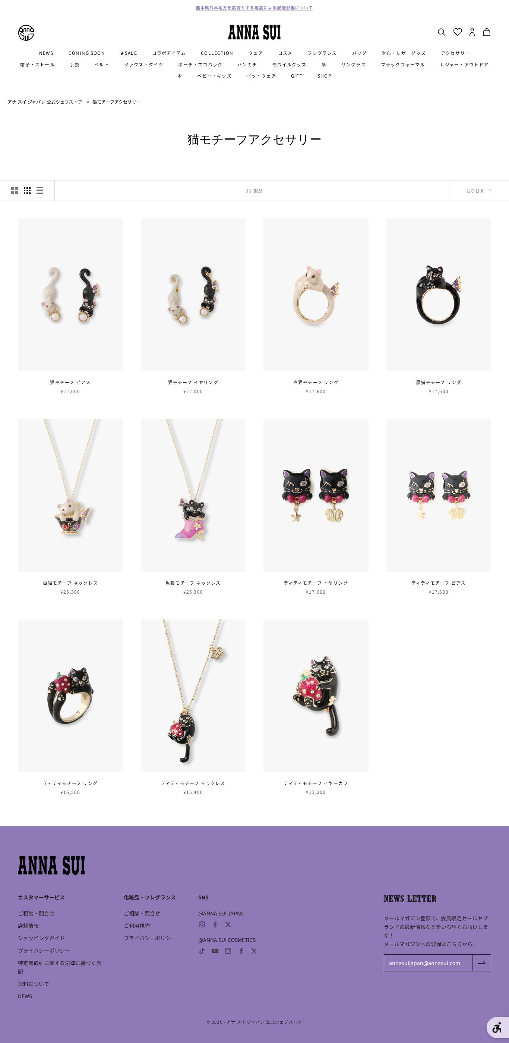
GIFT (297, 75)
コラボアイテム (169, 53)
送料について (33, 983)
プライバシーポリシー (44, 950)
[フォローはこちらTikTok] (202, 951)
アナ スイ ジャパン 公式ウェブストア (44, 101)
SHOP (324, 75)
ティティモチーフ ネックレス (193, 783)
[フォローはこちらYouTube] (215, 951)
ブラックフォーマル (403, 64)
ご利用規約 (137, 925)
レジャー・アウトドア (464, 64)
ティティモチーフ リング (70, 783)
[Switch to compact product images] (40, 190)
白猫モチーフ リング (316, 382)
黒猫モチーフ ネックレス (193, 582)
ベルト (101, 64)
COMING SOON (87, 53)
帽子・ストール (37, 64)
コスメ (285, 53)
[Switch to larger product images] (14, 190)
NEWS (46, 53)
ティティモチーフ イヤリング (316, 582)
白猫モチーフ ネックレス (70, 582)
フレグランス (322, 53)
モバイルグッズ (289, 64)
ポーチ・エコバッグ (200, 64)
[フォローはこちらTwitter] (228, 924)
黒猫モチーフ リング (438, 382)
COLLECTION (217, 53)
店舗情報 (28, 925)
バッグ (359, 53)
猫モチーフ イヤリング (193, 382)
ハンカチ (247, 64)
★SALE (128, 53)
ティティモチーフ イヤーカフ (316, 783)
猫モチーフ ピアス (70, 382)
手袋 (74, 64)
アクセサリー (455, 53)
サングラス (353, 64)
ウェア (255, 53)
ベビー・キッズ (214, 75)
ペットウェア (261, 75)
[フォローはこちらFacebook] (215, 924)
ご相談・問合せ (36, 913)
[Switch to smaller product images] (27, 190)
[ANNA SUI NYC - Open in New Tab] (26, 33)
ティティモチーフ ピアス (438, 582)
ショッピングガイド (41, 938)
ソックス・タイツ (144, 64)
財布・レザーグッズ (404, 53)
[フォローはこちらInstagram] (202, 924)
